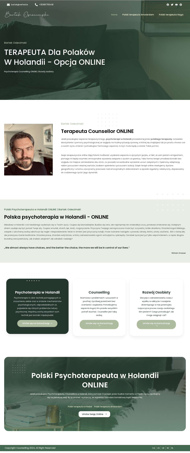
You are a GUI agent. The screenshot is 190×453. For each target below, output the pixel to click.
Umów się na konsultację (36, 323)
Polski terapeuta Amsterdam (138, 14)
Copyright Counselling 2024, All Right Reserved (30, 448)
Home (114, 14)
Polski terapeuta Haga (171, 14)
